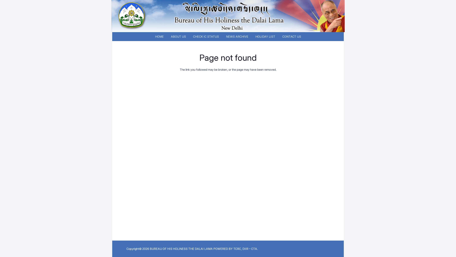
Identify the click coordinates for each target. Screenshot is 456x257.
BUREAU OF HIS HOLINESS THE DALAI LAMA (181, 249)
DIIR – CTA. (250, 249)
